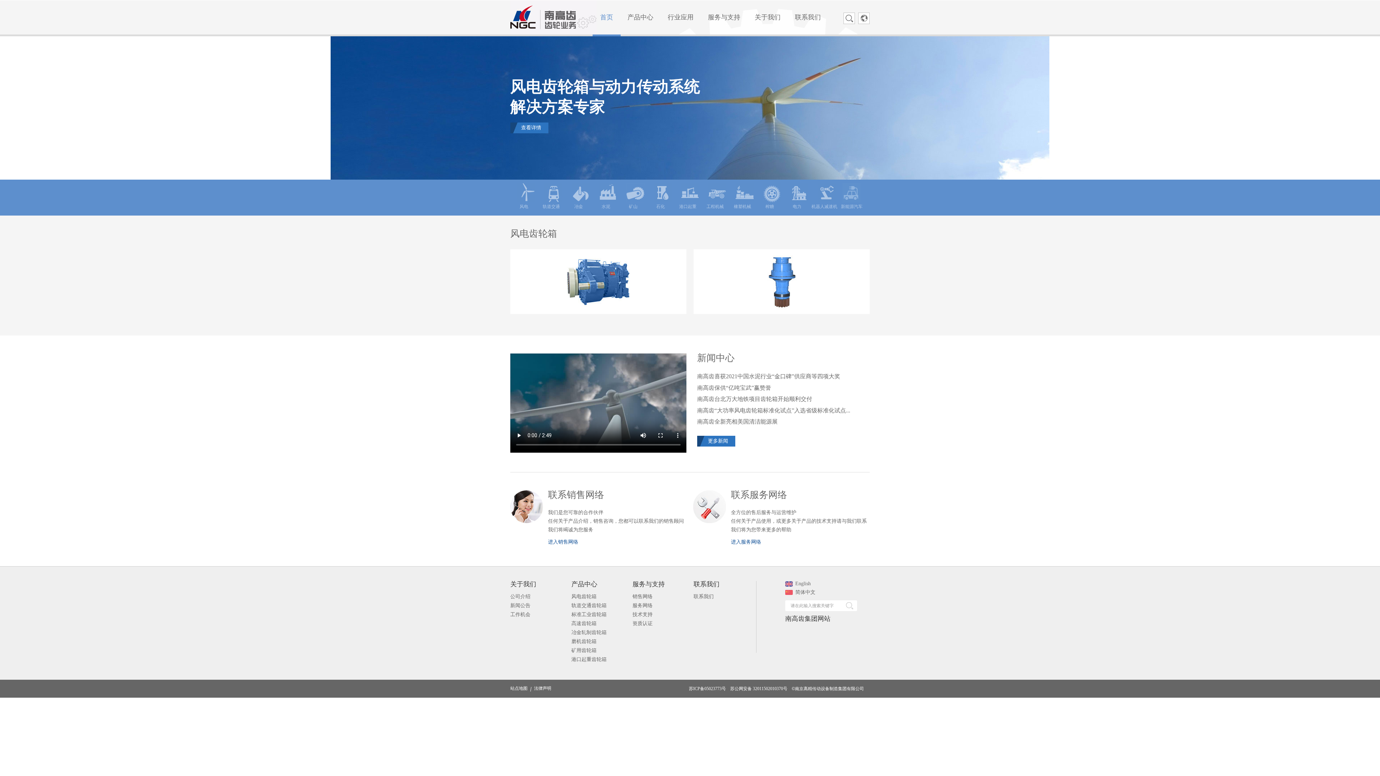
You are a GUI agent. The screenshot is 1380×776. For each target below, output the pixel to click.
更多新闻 (718, 441)
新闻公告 (520, 605)
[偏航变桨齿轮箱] (781, 281)
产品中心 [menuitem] (640, 17)
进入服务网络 (746, 542)
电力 (797, 206)
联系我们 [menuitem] (808, 17)
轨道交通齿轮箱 (589, 605)
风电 (524, 206)
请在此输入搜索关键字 (812, 605)
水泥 (606, 206)
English (803, 583)
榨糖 (769, 206)
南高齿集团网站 (808, 618)
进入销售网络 (563, 542)
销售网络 (642, 596)
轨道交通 (551, 206)
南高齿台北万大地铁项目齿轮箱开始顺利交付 (754, 399)
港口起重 (687, 206)
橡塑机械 (742, 206)
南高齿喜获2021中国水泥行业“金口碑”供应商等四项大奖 (768, 376)
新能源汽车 (851, 206)
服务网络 (642, 605)
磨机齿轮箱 (584, 641)
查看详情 (531, 127)
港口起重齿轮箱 (589, 659)
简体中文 (805, 592)
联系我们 (704, 596)
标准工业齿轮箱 (589, 614)
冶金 (578, 206)
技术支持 (642, 614)
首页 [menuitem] (606, 17)
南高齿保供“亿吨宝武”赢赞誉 (734, 388)
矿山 (633, 206)
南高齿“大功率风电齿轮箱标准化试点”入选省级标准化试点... (773, 410)
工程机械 (715, 206)
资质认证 (642, 623)
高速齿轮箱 (584, 623)
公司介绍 (520, 596)
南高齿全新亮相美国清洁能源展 (737, 422)
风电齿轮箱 (584, 596)
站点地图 (519, 688)
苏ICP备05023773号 (707, 688)
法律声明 (542, 688)
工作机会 (520, 614)
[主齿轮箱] (598, 281)
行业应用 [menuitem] (681, 17)
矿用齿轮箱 (584, 650)
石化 (660, 206)
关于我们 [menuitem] (768, 17)
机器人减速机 (824, 206)
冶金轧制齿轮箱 (589, 632)
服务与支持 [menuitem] (724, 17)
